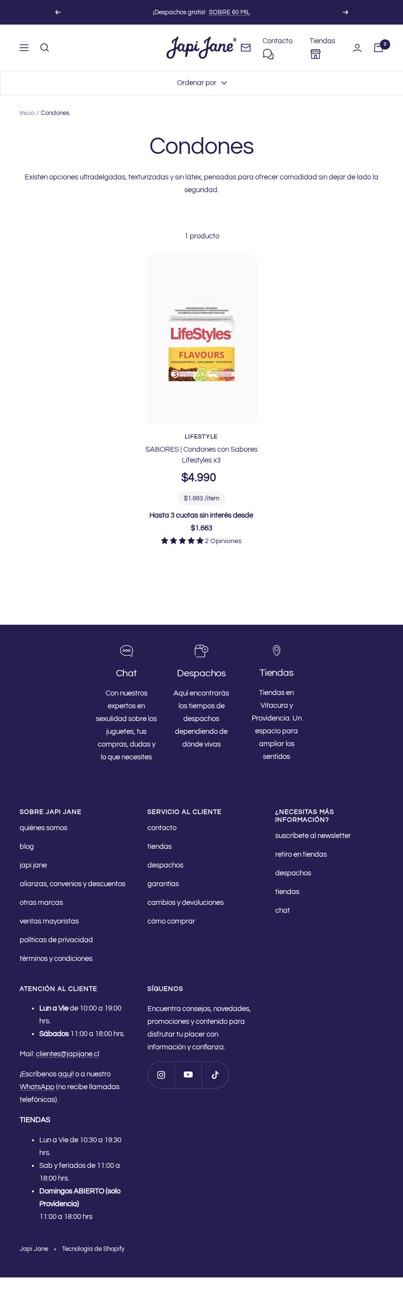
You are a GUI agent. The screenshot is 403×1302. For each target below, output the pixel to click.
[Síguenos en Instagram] (160, 1074)
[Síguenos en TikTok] (215, 1074)
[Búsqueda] (44, 47)
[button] (183, 541)
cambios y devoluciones (185, 902)
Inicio (27, 113)
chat (282, 910)
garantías (163, 884)
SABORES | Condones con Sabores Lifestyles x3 (201, 455)
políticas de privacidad (56, 940)
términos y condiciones (56, 958)
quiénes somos (43, 828)
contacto (161, 828)
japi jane (33, 865)
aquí (65, 1074)
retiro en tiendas (301, 854)
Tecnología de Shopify (93, 1248)
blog (27, 846)
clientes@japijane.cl (67, 1054)
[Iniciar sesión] (357, 48)
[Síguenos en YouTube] (188, 1074)
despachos (165, 865)
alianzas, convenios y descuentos (72, 884)
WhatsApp (37, 1087)
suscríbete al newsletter (313, 835)
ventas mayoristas (49, 921)
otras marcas (41, 902)
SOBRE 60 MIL (229, 12)
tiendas (159, 846)
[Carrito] (378, 47)
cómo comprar (171, 921)
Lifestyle (201, 437)
